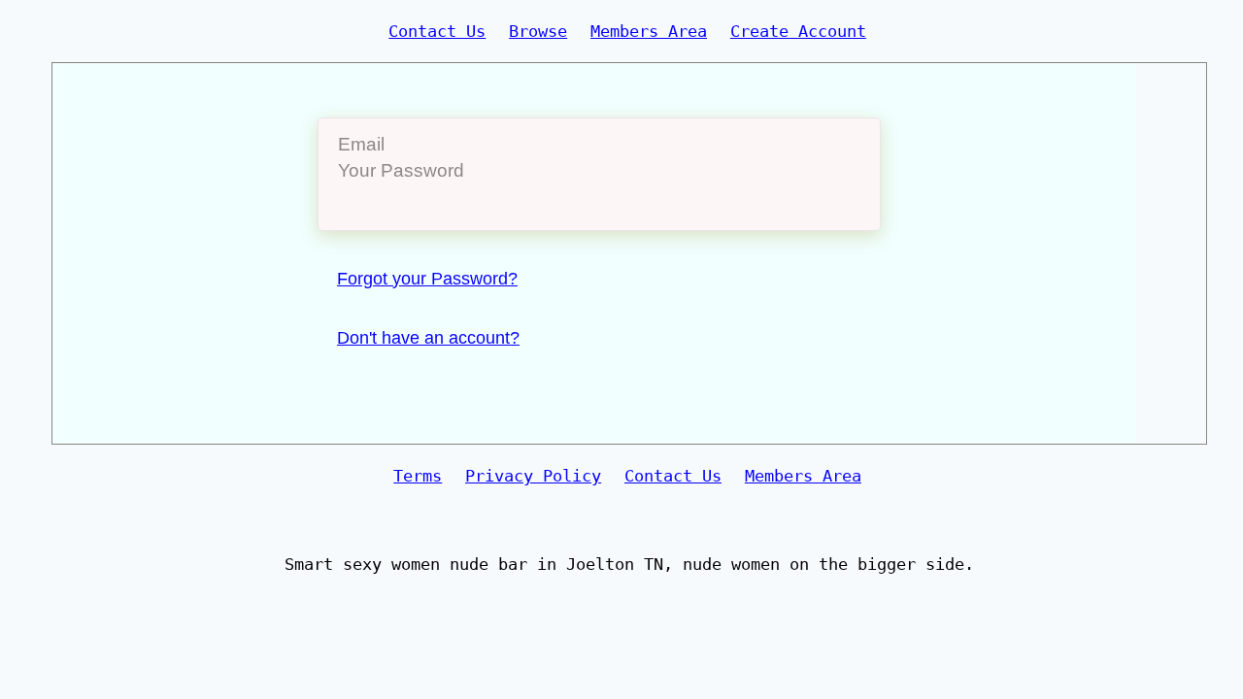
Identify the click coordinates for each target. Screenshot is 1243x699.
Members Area (648, 31)
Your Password (401, 170)
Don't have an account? (428, 338)
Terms (417, 475)
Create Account (798, 31)
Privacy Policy (533, 475)
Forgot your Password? (427, 278)
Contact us (437, 31)
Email (361, 144)
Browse (538, 31)
